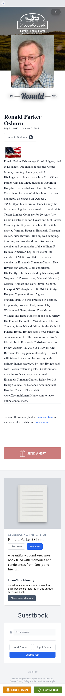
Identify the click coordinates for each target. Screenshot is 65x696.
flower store (42, 422)
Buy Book (35, 546)
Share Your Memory (22, 598)
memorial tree (44, 417)
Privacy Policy (23, 681)
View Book (16, 546)
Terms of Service (41, 681)
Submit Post (32, 654)
